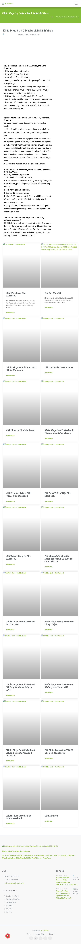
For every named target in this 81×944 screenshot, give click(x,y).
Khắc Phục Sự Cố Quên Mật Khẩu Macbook (21, 368)
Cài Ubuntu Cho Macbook (20, 430)
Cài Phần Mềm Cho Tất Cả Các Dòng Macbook (59, 751)
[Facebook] (31, 938)
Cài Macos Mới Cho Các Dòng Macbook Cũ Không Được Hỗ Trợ (58, 559)
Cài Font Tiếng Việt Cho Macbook (58, 494)
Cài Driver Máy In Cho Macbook (18, 557)
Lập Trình (9, 912)
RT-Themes (45, 930)
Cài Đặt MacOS (53, 293)
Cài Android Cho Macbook (59, 367)
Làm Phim (9, 905)
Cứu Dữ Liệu (51, 815)
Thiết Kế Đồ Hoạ (11, 902)
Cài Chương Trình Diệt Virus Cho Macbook (18, 494)
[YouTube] (50, 938)
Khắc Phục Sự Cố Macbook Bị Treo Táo (21, 623)
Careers (51, 934)
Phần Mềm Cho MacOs (11, 896)
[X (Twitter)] (45, 938)
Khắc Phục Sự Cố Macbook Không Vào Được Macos (59, 431)
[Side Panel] (76, 3)
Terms (29, 934)
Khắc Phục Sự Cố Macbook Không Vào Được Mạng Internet (21, 753)
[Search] (70, 3)
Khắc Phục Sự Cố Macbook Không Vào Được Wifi (59, 686)
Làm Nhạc (9, 909)
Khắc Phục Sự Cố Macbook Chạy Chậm (59, 623)
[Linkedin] (41, 938)
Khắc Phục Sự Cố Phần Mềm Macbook (18, 817)
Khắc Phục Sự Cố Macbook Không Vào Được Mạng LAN (21, 687)
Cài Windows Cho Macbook (16, 294)
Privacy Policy (40, 934)
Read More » (10, 312)
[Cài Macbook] (7, 4)
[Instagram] (36, 938)
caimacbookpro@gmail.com (14, 883)
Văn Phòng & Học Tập (13, 899)
